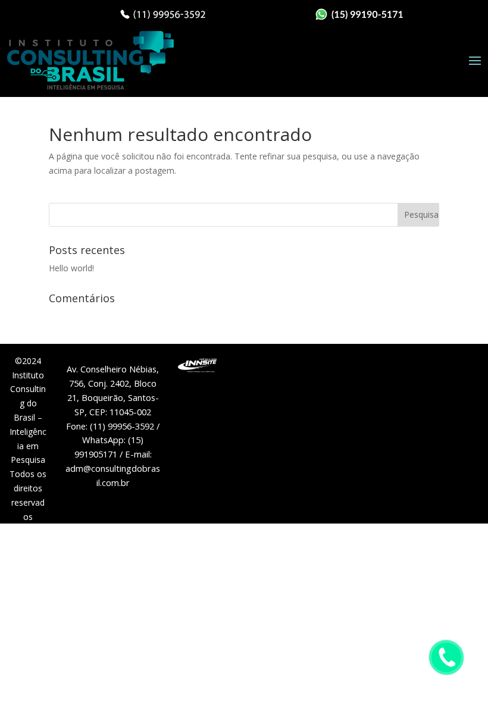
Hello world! (71, 268)
